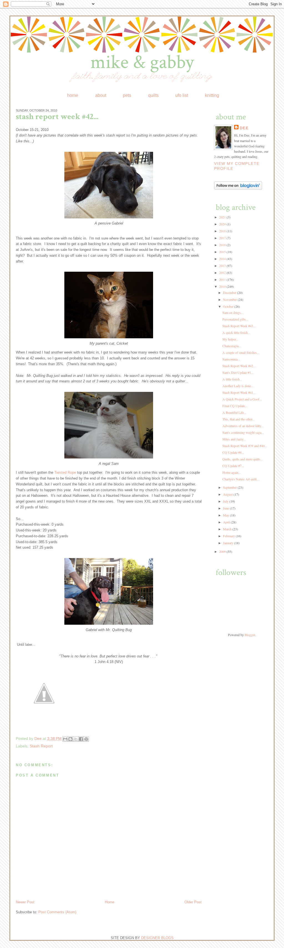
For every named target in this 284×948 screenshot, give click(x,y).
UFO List (181, 95)
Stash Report (41, 746)
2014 (223, 258)
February (229, 536)
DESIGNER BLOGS (157, 938)
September (230, 487)
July (226, 501)
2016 (223, 245)
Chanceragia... (231, 346)
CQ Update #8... (233, 452)
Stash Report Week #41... (239, 392)
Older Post (193, 902)
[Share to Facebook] (81, 739)
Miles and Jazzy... (234, 439)
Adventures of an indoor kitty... (242, 425)
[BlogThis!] (70, 739)
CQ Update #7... (233, 465)
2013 (223, 265)
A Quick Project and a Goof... (242, 399)
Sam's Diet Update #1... (237, 372)
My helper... (230, 339)
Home (72, 95)
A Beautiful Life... (234, 412)
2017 (223, 238)
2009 (223, 551)
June (226, 508)
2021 (223, 217)
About (100, 95)
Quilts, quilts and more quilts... (242, 459)
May (226, 515)
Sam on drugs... (232, 312)
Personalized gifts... (235, 319)
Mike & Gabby (142, 62)
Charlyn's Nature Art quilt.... (241, 479)
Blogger (250, 634)
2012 (223, 272)
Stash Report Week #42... (239, 366)
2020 (223, 224)
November (230, 299)
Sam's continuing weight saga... (243, 432)
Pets (127, 95)
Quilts (153, 95)
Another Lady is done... (237, 386)
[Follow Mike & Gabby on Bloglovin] (238, 188)
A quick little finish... (236, 332)
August (228, 494)
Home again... (231, 472)
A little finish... (232, 379)
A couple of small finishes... (240, 352)
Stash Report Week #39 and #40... (244, 445)
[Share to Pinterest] (86, 739)
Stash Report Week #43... (239, 326)
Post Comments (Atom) (57, 912)
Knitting (212, 95)
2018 (223, 231)
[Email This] (65, 739)
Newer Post (25, 902)
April (227, 522)
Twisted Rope (65, 472)
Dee (38, 738)
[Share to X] (75, 739)
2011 (223, 279)
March (227, 529)
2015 (223, 251)
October (228, 306)
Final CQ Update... (234, 406)
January (228, 543)
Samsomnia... (231, 359)
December (230, 292)
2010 (223, 286)
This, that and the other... (238, 419)
